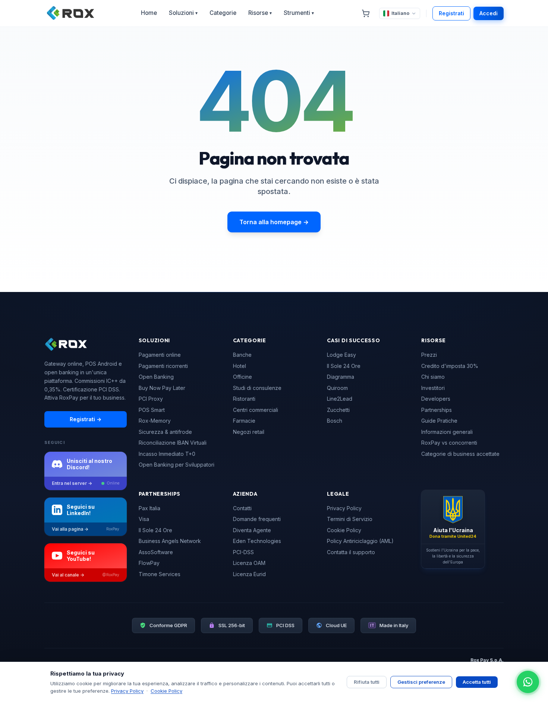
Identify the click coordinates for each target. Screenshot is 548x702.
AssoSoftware (156, 552)
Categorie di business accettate (460, 454)
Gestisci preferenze (421, 682)
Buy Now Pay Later (162, 388)
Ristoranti (244, 399)
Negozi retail (248, 432)
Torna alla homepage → (274, 222)
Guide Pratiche (439, 420)
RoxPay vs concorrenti (449, 442)
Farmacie (244, 420)
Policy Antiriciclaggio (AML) (360, 541)
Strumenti (299, 12)
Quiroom (337, 388)
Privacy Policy (344, 508)
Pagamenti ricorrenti (163, 366)
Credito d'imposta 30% (449, 366)
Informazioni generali (447, 432)
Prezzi (429, 355)
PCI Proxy (151, 399)
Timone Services (159, 574)
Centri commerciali (255, 410)
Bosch (334, 420)
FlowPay (149, 563)
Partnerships (436, 410)
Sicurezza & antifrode (165, 432)
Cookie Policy (344, 530)
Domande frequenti (257, 519)
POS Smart (152, 410)
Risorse (260, 12)
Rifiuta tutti (366, 682)
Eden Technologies (257, 541)
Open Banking (156, 377)
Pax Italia (149, 508)
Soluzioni (183, 12)
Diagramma (340, 377)
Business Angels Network (170, 541)
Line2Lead (339, 399)
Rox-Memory (155, 420)
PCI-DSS (243, 552)
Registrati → (85, 419)
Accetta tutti (477, 682)
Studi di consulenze (257, 388)
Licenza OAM (249, 563)
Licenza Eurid (249, 574)
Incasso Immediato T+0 (167, 454)
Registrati (451, 13)
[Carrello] (365, 13)
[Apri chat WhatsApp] (528, 682)
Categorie (223, 12)
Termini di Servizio (349, 519)
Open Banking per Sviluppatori (176, 464)
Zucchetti (338, 410)
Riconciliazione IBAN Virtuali (173, 442)
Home (149, 12)
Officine (242, 377)
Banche (242, 355)
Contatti (242, 508)
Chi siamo (433, 377)
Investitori (433, 388)
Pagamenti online (160, 355)
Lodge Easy (341, 355)
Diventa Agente (252, 530)
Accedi (488, 13)
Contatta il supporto (351, 552)
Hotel (239, 366)
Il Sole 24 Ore (343, 366)
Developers (435, 399)
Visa (144, 519)
